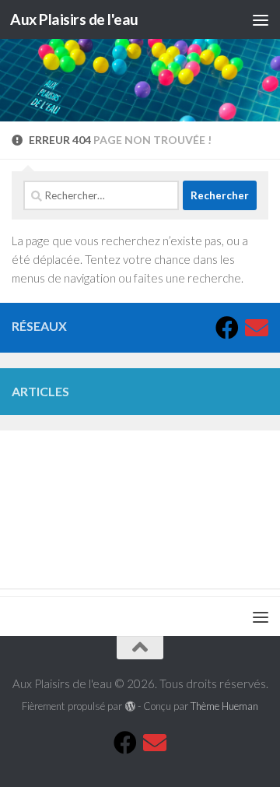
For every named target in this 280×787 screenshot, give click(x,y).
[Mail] (256, 327)
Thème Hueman (224, 706)
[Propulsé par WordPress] (129, 706)
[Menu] (260, 19)
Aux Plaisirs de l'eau (74, 19)
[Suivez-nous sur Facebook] (227, 327)
